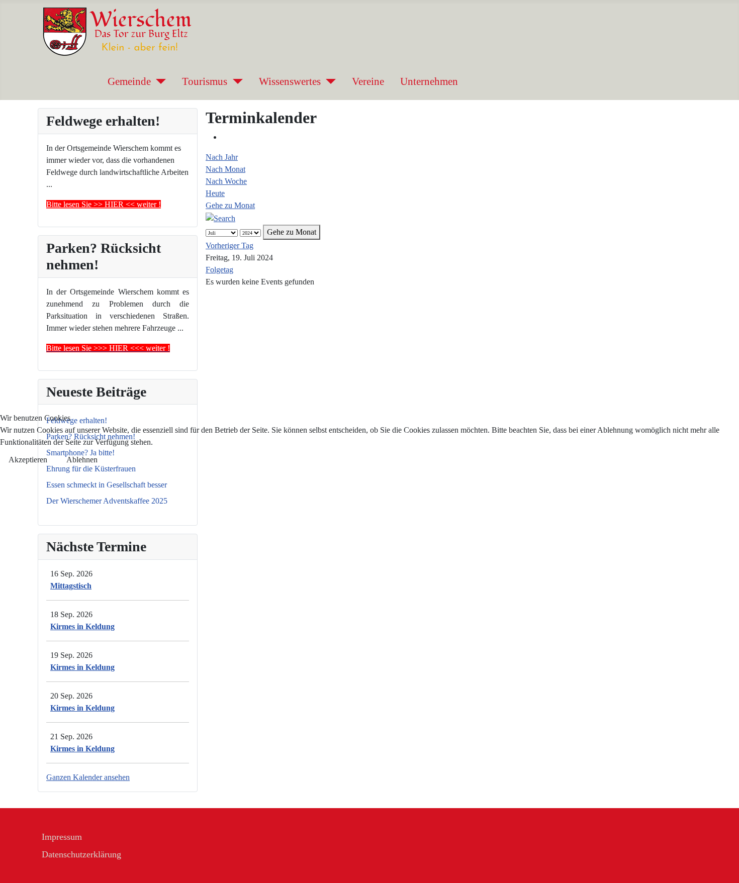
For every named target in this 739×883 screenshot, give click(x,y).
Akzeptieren (28, 459)
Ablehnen (82, 459)
